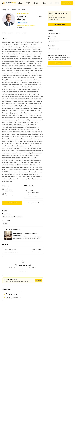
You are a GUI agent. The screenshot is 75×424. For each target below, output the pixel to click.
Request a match (34, 203)
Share (40, 16)
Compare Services (35, 3)
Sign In (57, 3)
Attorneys (13, 9)
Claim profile (38, 280)
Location (50, 30)
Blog (51, 3)
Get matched (13, 203)
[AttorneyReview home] (9, 2)
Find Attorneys (20, 3)
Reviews (17, 33)
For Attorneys (45, 3)
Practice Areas (28, 3)
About (4, 33)
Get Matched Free (66, 3)
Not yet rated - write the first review (26, 25)
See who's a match (59, 24)
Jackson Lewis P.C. (22, 22)
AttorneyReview (6, 9)
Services (10, 33)
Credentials (25, 33)
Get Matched (58, 63)
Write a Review (37, 249)
